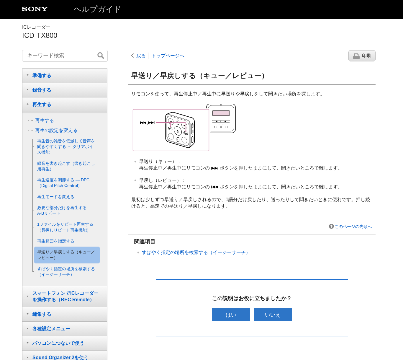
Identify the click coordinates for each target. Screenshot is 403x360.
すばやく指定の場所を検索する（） (196, 252)
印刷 (366, 55)
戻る (141, 55)
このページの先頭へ (353, 226)
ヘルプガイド (98, 9)
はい (231, 315)
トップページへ (167, 55)
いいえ (273, 315)
